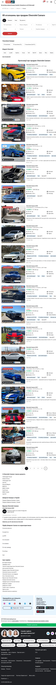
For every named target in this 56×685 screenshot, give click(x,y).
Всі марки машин (6, 562)
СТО (36, 652)
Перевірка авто (6, 564)
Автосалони (4, 660)
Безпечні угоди (21, 645)
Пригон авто (5, 589)
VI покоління (7, 44)
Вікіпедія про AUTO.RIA (8, 645)
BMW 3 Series (5, 492)
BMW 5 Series (5, 488)
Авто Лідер (17, 640)
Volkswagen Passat (7, 476)
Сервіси (37, 666)
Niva (46, 52)
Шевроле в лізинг (6, 585)
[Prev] (22, 468)
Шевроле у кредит (7, 583)
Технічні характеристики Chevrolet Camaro (13, 566)
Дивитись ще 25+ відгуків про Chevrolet (12, 521)
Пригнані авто (20, 652)
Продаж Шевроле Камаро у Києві (10, 500)
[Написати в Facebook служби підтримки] (52, 633)
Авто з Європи (12, 652)
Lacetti (10, 52)
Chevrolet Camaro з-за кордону (10, 574)
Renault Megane (6, 484)
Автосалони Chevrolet (7, 568)
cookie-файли (15, 621)
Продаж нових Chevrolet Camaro (10, 570)
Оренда (3, 669)
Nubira (51, 52)
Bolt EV (34, 52)
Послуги (8, 669)
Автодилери (4, 652)
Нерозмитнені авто (6, 654)
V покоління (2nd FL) (30, 44)
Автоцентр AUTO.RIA (6, 662)
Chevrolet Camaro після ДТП (9, 572)
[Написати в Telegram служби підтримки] (48, 633)
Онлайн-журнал (39, 662)
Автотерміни (47, 671)
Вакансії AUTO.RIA (33, 645)
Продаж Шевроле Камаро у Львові (11, 502)
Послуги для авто (40, 650)
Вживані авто (5, 650)
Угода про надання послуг (7, 675)
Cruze (23, 52)
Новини (37, 658)
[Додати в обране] (47, 2)
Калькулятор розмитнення (42, 669)
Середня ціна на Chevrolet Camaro (11, 581)
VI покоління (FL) (17, 44)
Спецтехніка (19, 660)
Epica (40, 52)
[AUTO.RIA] (10, 2)
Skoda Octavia (5, 478)
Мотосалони (11, 660)
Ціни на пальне (39, 671)
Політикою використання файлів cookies (38, 621)
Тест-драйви (38, 660)
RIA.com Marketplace (43, 640)
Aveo (5, 52)
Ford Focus (5, 490)
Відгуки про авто (6, 640)
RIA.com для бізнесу (29, 640)
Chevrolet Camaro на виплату (9, 591)
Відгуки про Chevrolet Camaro (9, 578)
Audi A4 (4, 494)
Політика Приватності (21, 675)
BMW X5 (4, 486)
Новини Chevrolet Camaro (8, 579)
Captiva (17, 52)
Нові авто (4, 658)
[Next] (45, 468)
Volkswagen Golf (6, 480)
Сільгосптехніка (6, 666)
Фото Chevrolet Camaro (8, 576)
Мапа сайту (32, 675)
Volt (29, 52)
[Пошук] (43, 2)
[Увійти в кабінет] (51, 2)
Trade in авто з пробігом (8, 587)
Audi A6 (4, 482)
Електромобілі (27, 660)
